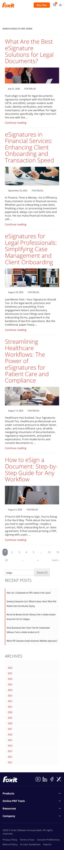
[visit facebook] (51, 779)
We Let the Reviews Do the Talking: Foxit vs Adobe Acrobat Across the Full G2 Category (31, 617)
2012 (10, 756)
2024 (10, 678)
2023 (10, 695)
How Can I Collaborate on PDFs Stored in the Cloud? (29, 592)
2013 (10, 751)
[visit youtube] (38, 779)
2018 (10, 723)
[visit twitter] (58, 779)
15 (57, 552)
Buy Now (42, 5)
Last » (55, 560)
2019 (10, 717)
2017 (10, 728)
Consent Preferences (48, 839)
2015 (10, 740)
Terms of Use (27, 839)
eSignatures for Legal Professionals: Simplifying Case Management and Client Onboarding (31, 249)
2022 (10, 701)
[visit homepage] (8, 5)
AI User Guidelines (30, 844)
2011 (10, 762)
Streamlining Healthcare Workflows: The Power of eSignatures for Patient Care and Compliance (27, 361)
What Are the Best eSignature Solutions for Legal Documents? (29, 51)
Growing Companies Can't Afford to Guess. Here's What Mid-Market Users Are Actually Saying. (32, 603)
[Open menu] (60, 5)
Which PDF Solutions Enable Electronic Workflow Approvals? (32, 640)
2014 (10, 745)
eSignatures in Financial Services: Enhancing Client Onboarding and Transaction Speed (30, 147)
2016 (10, 734)
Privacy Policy (10, 839)
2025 (10, 673)
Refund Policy (10, 844)
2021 (10, 706)
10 (49, 552)
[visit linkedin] (45, 779)
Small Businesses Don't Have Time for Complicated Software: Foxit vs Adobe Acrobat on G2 (28, 630)
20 (6, 560)
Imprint (47, 844)
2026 (10, 667)
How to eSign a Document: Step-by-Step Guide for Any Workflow (31, 469)
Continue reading (15, 122)
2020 (10, 712)
